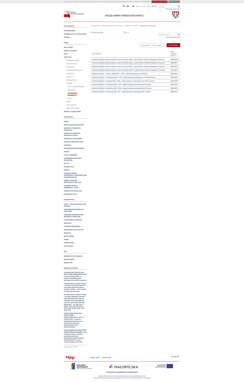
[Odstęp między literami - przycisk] (124, 6)
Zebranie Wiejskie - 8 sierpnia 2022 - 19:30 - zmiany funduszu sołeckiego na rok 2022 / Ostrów (123, 81)
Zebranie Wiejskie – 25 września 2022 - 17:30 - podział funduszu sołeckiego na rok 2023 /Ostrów (124, 77)
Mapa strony (95, 358)
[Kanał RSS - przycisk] (156, 6)
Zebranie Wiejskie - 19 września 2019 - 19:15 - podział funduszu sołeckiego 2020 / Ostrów (121, 92)
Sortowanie (173, 45)
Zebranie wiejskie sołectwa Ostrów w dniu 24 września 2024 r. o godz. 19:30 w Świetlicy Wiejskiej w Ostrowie (128, 70)
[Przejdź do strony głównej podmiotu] (74, 14)
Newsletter (107, 358)
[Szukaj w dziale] (178, 34)
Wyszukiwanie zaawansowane (173, 9)
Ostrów (136, 26)
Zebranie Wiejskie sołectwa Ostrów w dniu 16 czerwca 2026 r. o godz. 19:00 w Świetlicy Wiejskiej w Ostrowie (128, 59)
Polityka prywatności (174, 2)
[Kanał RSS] (125, 33)
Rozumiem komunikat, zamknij (159, 2)
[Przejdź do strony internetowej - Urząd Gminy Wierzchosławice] (175, 15)
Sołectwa (128, 26)
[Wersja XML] (128, 33)
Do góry (174, 357)
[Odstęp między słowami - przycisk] (132, 6)
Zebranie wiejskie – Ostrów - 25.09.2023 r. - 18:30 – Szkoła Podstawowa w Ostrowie (119, 74)
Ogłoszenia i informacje (148, 26)
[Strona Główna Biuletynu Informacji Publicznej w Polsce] (69, 358)
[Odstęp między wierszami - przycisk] (128, 6)
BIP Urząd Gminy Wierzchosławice (112, 26)
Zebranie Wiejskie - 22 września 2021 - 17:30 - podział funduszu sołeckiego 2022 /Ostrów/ (121, 84)
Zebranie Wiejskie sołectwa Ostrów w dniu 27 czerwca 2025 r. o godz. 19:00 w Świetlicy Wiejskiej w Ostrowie (128, 66)
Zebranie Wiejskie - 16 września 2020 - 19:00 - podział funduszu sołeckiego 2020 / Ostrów (121, 88)
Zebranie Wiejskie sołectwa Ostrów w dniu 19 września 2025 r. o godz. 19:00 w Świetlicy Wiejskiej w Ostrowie (128, 63)
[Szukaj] (178, 6)
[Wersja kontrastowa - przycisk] (153, 6)
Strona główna (95, 26)
